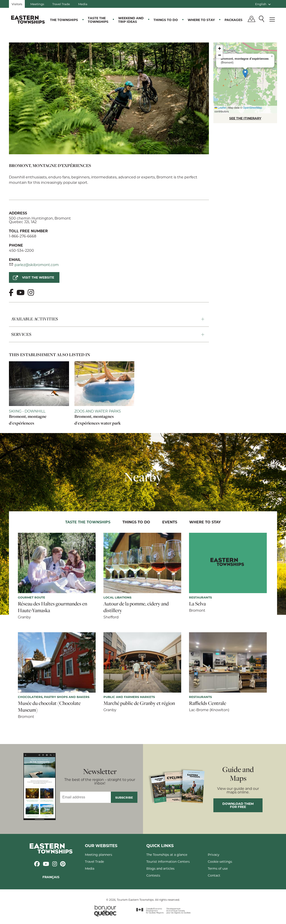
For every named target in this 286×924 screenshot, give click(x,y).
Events (169, 522)
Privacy (213, 854)
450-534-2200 (21, 250)
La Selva (197, 603)
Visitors (17, 4)
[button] (245, 73)
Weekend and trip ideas (131, 20)
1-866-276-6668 (22, 236)
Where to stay (201, 20)
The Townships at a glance (166, 854)
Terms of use (218, 868)
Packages (233, 20)
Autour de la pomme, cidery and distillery (136, 607)
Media (82, 4)
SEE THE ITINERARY (245, 118)
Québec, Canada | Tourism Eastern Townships (28, 19)
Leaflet (221, 107)
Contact (214, 875)
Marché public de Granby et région (139, 703)
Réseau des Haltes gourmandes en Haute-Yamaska (52, 607)
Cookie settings (220, 861)
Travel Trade (61, 4)
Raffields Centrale (207, 703)
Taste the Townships (98, 20)
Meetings (37, 4)
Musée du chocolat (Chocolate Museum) (49, 706)
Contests (153, 875)
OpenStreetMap (252, 107)
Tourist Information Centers (168, 861)
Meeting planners (98, 854)
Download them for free (238, 805)
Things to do (166, 20)
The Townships (64, 20)
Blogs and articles (160, 868)
